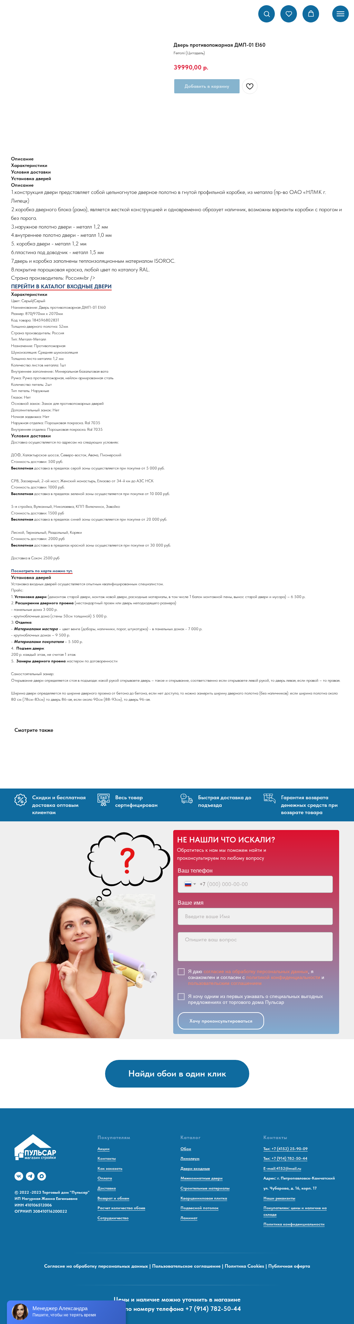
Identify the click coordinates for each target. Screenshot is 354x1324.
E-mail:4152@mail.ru (282, 1168)
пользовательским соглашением (225, 983)
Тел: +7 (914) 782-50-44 (285, 1158)
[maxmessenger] (41, 1176)
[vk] (19, 1176)
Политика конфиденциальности (294, 1224)
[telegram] (30, 1176)
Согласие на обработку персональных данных (96, 1266)
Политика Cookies (244, 1266)
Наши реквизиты (279, 1198)
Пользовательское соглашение (186, 1266)
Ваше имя (191, 903)
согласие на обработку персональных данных (256, 971)
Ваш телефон (195, 871)
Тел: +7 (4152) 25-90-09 (285, 1148)
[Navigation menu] (340, 13)
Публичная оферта (289, 1266)
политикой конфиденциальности (283, 977)
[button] (266, 13)
